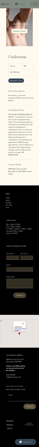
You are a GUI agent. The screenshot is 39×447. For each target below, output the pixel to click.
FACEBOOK (9, 424)
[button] (31, 3)
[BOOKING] (14, 203)
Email (11, 395)
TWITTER (9, 428)
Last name (24, 253)
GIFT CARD (9, 205)
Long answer (10, 277)
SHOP (7, 207)
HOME (8, 198)
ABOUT (8, 200)
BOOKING (9, 203)
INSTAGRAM (9, 421)
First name (10, 253)
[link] (19, 31)
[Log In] (16, 4)
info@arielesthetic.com (13, 377)
